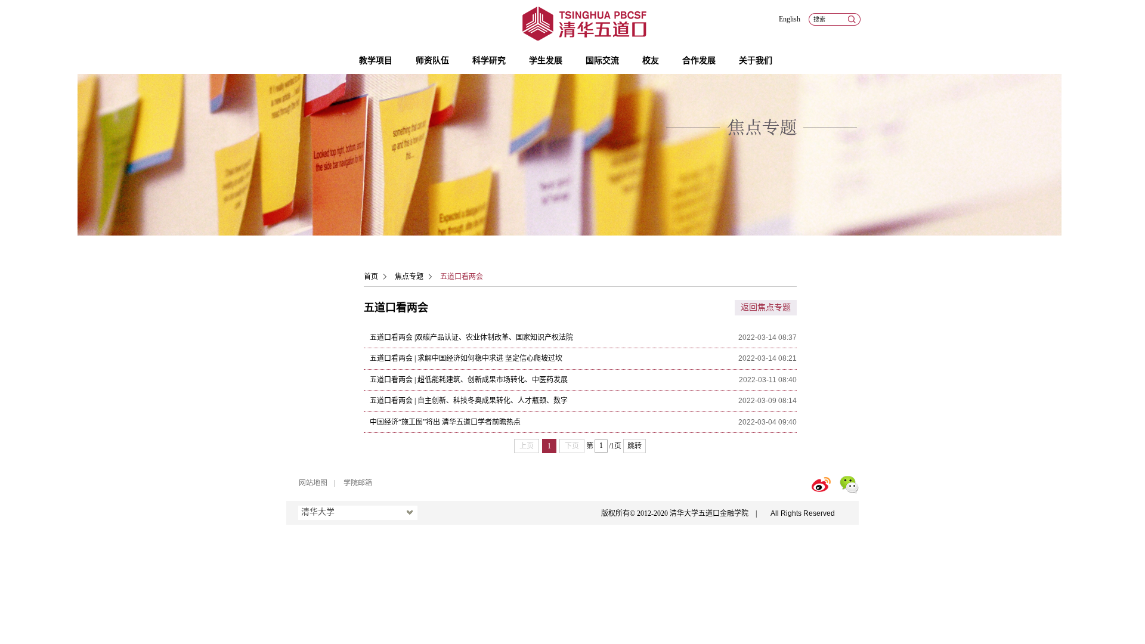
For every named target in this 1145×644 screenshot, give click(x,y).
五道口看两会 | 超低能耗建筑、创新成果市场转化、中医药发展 (469, 380)
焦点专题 (409, 277)
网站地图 (313, 483)
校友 (650, 60)
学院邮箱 (358, 483)
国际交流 (602, 60)
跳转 (634, 446)
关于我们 (755, 60)
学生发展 (545, 60)
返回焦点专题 (766, 307)
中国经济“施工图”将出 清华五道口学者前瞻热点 (445, 422)
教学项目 (375, 60)
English (789, 19)
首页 (371, 277)
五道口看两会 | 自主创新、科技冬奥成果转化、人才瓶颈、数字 (469, 401)
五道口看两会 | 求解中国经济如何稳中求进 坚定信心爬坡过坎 (466, 358)
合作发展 (699, 60)
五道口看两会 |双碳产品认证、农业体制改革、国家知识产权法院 (471, 337)
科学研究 (489, 60)
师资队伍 (432, 60)
